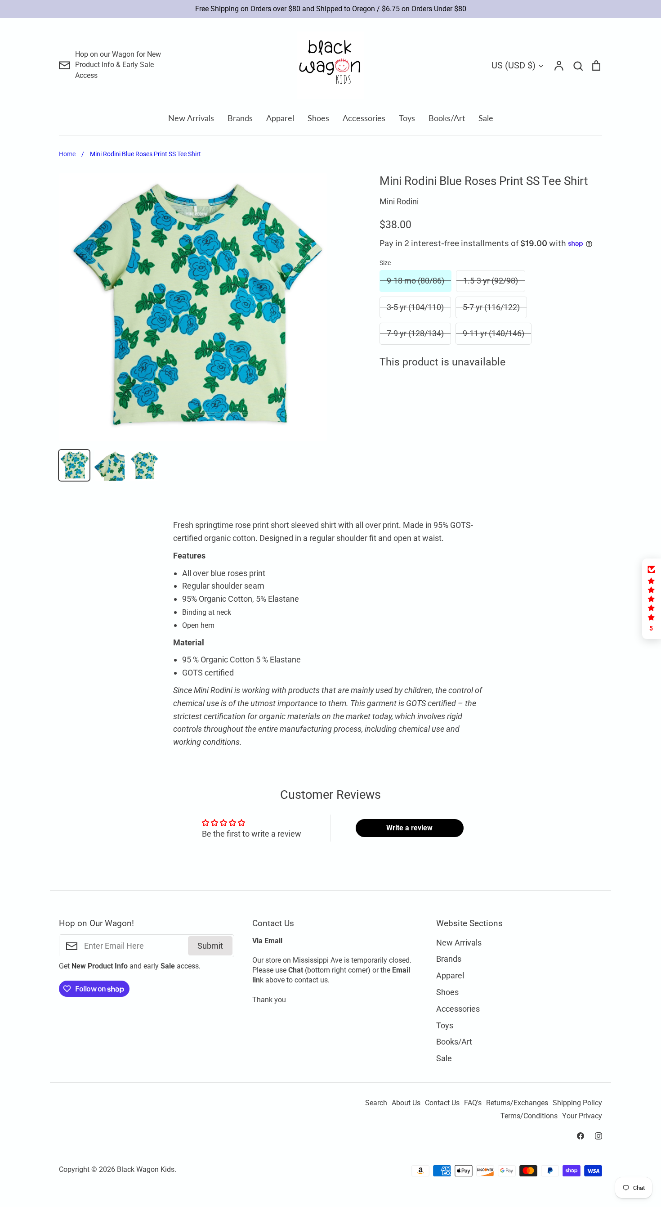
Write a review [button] (409, 828)
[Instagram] (598, 1136)
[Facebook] (581, 1136)
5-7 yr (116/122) (491, 307)
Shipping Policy (577, 1103)
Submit (210, 945)
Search (376, 1103)
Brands (240, 118)
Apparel (280, 118)
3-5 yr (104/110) (415, 307)
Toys (407, 118)
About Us (406, 1103)
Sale (485, 118)
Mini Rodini (399, 201)
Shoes (318, 118)
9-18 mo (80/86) (415, 280)
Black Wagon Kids (145, 1170)
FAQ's (473, 1103)
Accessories (364, 118)
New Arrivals (191, 118)
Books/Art (447, 118)
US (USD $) (513, 65)
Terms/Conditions (529, 1116)
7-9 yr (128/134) (415, 333)
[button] (651, 598)
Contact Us (442, 1103)
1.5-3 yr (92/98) (490, 280)
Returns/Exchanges (517, 1103)
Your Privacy (582, 1116)
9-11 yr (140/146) (493, 333)
